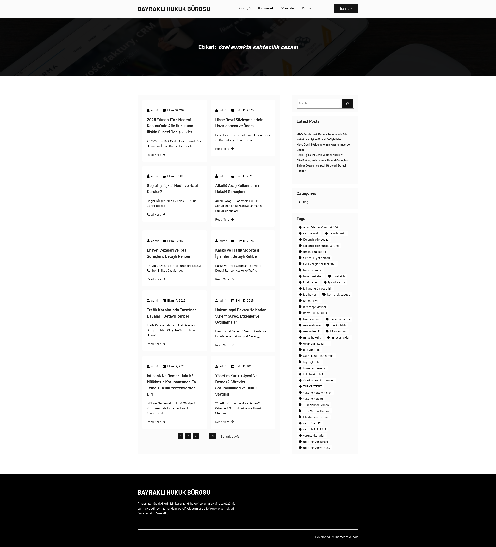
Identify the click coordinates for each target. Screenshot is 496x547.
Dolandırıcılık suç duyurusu (321, 245)
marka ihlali (338, 325)
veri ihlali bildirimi (314, 429)
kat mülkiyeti (311, 300)
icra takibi (339, 276)
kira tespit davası (314, 307)
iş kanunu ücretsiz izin (317, 288)
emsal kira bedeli (314, 251)
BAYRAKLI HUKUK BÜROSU (174, 8)
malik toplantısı (340, 319)
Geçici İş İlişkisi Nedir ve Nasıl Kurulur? (172, 188)
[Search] (347, 103)
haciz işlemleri (312, 270)
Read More (154, 154)
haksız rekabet (313, 276)
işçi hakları (310, 294)
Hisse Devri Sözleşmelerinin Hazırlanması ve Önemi (239, 122)
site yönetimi (311, 349)
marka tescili (311, 331)
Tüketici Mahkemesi (316, 404)
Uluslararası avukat (316, 417)
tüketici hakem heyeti (317, 392)
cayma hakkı (311, 233)
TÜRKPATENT (312, 386)
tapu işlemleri (312, 362)
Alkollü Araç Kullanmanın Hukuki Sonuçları (237, 188)
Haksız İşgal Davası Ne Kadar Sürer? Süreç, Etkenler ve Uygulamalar (240, 315)
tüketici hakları (313, 398)
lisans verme (311, 319)
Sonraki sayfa (230, 436)
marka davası (312, 325)
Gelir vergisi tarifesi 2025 (319, 264)
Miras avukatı (338, 331)
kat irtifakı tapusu (338, 294)
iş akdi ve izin (336, 282)
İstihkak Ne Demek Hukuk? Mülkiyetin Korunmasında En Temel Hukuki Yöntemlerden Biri (171, 384)
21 (213, 435)
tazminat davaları (314, 368)
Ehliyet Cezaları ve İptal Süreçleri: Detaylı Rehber (169, 253)
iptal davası (310, 282)
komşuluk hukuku (315, 313)
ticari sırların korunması (318, 380)
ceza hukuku (337, 233)
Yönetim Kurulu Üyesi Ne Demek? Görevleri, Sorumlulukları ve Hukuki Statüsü (236, 384)
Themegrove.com (346, 536)
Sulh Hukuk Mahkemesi (318, 355)
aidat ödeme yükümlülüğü (320, 227)
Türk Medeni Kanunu (317, 411)
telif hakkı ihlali (313, 374)
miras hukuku (312, 337)
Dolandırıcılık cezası (316, 239)
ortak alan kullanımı (316, 343)
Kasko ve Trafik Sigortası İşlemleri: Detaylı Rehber (237, 253)
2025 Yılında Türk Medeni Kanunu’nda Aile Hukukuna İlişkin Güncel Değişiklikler (170, 125)
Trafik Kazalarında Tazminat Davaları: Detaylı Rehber (171, 312)
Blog (305, 202)
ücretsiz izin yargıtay (316, 447)
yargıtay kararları (314, 435)
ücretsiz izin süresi (315, 441)
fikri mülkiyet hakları (316, 258)
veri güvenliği (312, 423)
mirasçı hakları (340, 337)
